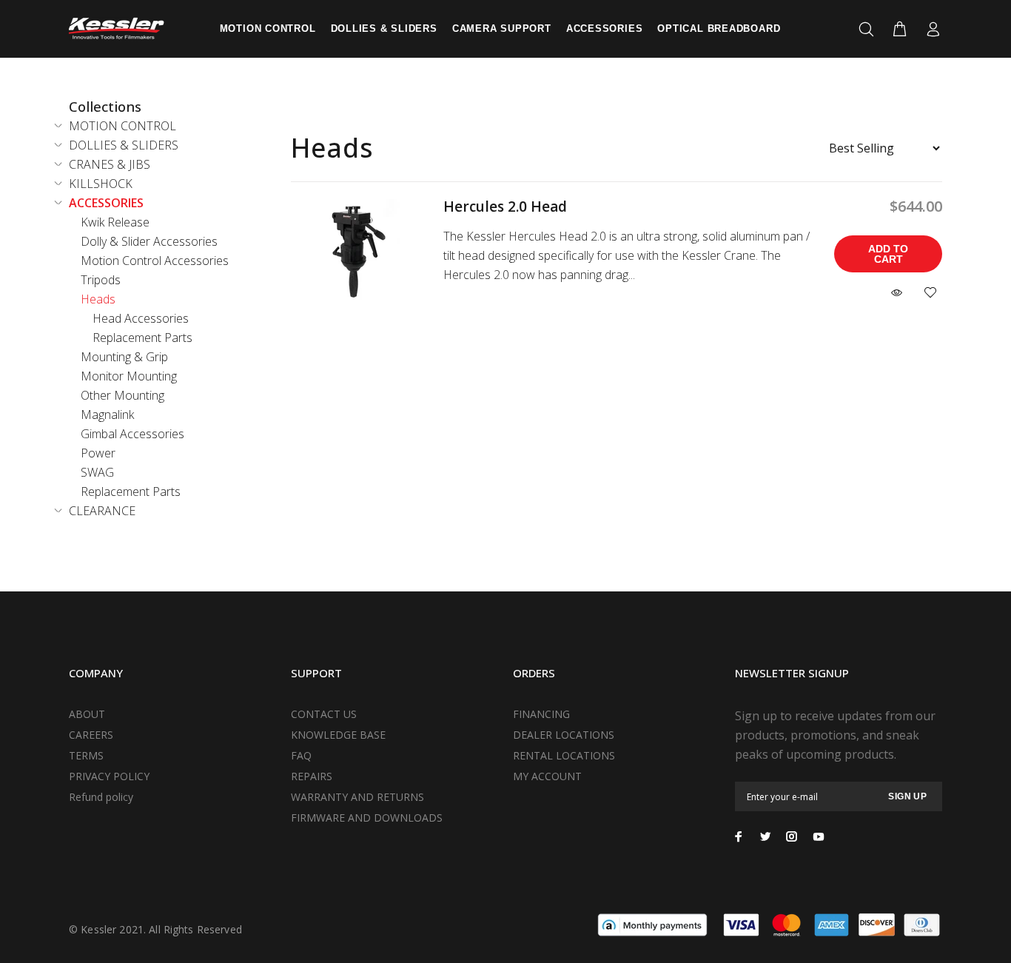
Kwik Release (115, 222)
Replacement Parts (142, 337)
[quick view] (898, 293)
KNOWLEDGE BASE (338, 735)
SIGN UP (907, 796)
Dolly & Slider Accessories (149, 241)
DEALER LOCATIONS (563, 735)
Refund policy (101, 797)
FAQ (301, 755)
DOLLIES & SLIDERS (123, 145)
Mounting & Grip (124, 357)
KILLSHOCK (100, 183)
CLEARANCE (102, 511)
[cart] (899, 29)
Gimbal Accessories (132, 434)
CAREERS (91, 735)
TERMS (86, 755)
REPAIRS (311, 776)
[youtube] (818, 836)
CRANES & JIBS (109, 164)
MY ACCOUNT (547, 776)
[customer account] (930, 29)
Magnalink (107, 414)
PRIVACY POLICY (109, 776)
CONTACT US (324, 714)
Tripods (101, 280)
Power (98, 453)
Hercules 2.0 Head (505, 206)
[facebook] (738, 836)
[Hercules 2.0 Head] (356, 250)
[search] (869, 29)
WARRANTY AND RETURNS (357, 797)
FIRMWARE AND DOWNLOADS (367, 818)
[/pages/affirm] (652, 924)
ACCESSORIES (106, 203)
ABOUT (87, 714)
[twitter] (765, 836)
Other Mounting (122, 395)
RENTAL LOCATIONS (564, 755)
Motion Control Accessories (155, 260)
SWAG (97, 472)
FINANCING (541, 714)
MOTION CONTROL (122, 126)
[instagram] (792, 836)
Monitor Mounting (129, 376)
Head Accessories (141, 318)
